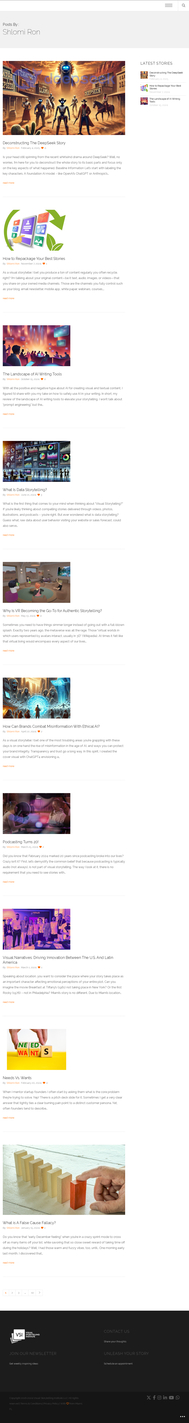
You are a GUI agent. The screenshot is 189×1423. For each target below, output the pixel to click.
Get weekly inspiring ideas (23, 1363)
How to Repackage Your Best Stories (165, 87)
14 (32, 1292)
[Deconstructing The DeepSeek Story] (144, 75)
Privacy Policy (51, 1403)
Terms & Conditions (31, 1403)
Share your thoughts (115, 1341)
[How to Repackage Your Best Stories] (144, 88)
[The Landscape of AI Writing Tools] (144, 101)
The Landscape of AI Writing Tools (165, 100)
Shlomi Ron (13, 148)
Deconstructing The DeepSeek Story (166, 74)
